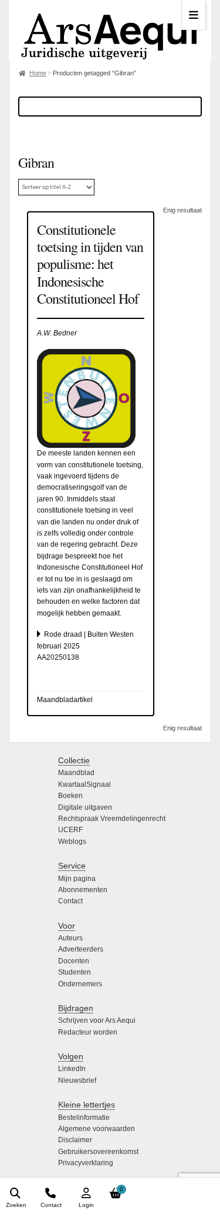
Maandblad (76, 773)
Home (37, 73)
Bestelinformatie (84, 1117)
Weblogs (72, 841)
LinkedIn (72, 1069)
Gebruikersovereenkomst (98, 1152)
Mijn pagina (77, 878)
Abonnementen (82, 890)
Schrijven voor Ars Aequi (97, 1020)
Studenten (74, 972)
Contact (70, 901)
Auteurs (70, 938)
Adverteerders (80, 949)
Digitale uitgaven (85, 807)
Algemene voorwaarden (96, 1129)
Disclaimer (75, 1140)
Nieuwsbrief (77, 1080)
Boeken (70, 796)
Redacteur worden (87, 1032)
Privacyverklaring (85, 1163)
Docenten (73, 961)
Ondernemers (80, 984)
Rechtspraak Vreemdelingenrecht (111, 818)
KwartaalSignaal (84, 784)
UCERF (70, 830)
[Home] (110, 30)
